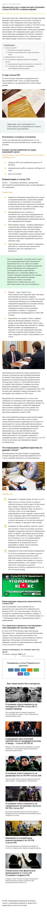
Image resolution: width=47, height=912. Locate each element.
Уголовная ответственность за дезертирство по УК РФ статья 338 (23, 774)
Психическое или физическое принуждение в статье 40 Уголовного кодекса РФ (20, 872)
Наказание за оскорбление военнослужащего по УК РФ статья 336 (19, 840)
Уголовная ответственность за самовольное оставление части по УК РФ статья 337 (23, 805)
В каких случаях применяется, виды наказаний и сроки (24, 53)
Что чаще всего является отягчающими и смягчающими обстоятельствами (21, 67)
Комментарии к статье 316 (14, 57)
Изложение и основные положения (19, 50)
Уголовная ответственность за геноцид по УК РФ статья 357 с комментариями (21, 706)
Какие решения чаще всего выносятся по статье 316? (25, 64)
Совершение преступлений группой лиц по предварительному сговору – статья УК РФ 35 (23, 741)
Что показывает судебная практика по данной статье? (21, 61)
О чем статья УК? (11, 48)
